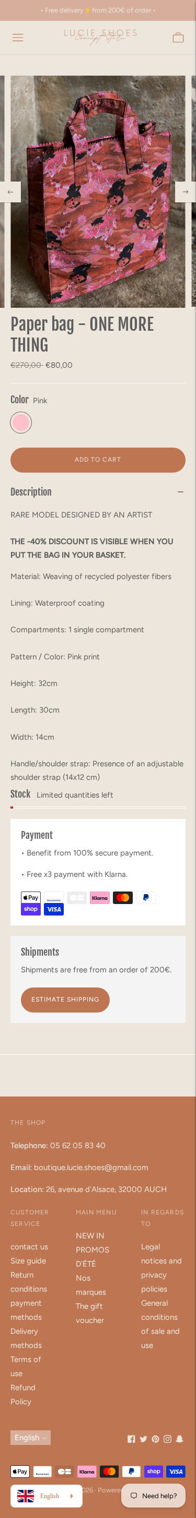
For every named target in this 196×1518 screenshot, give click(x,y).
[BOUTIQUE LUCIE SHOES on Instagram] (167, 1440)
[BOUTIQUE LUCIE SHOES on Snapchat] (179, 1440)
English (27, 1437)
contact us (29, 1246)
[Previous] (10, 192)
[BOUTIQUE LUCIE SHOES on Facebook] (131, 1440)
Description (31, 492)
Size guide (28, 1261)
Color (19, 399)
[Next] (185, 192)
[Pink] (20, 422)
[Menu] (17, 37)
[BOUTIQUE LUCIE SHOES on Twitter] (143, 1440)
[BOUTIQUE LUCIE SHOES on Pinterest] (155, 1440)
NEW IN (90, 1235)
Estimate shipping (65, 999)
